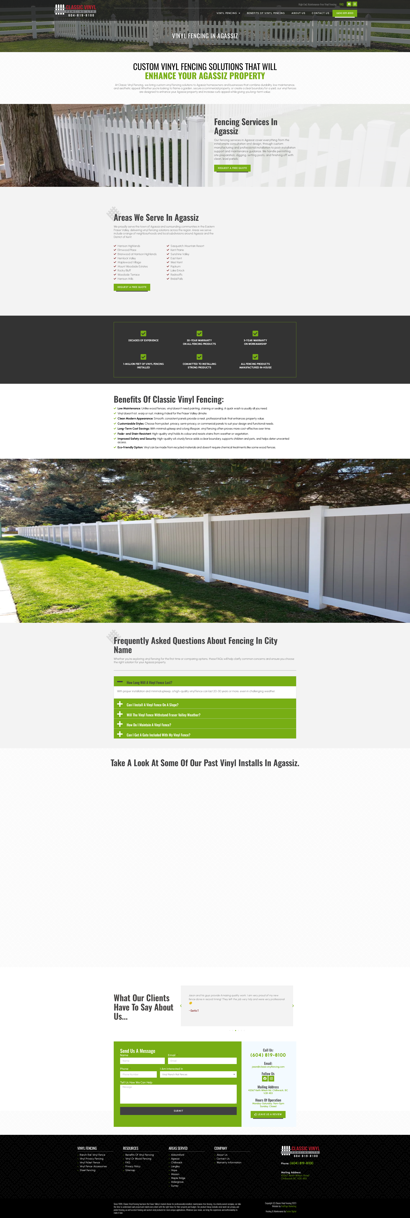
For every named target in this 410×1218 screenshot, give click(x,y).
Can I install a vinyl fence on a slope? (153, 704)
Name (124, 1055)
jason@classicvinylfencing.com (268, 1066)
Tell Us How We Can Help (136, 1082)
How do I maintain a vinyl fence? (149, 724)
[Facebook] (349, 4)
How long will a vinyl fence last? (149, 682)
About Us (298, 13)
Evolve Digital (291, 1211)
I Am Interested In (171, 1069)
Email (172, 1055)
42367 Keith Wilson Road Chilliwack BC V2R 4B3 (295, 1177)
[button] (205, 681)
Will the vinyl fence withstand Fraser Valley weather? (164, 714)
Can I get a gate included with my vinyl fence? (158, 734)
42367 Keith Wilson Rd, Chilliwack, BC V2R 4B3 (268, 1092)
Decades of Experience (143, 340)
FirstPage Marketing (288, 1206)
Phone (124, 1069)
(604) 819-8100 (268, 1055)
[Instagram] (354, 4)
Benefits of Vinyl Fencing (266, 13)
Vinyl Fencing (227, 13)
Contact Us (320, 13)
